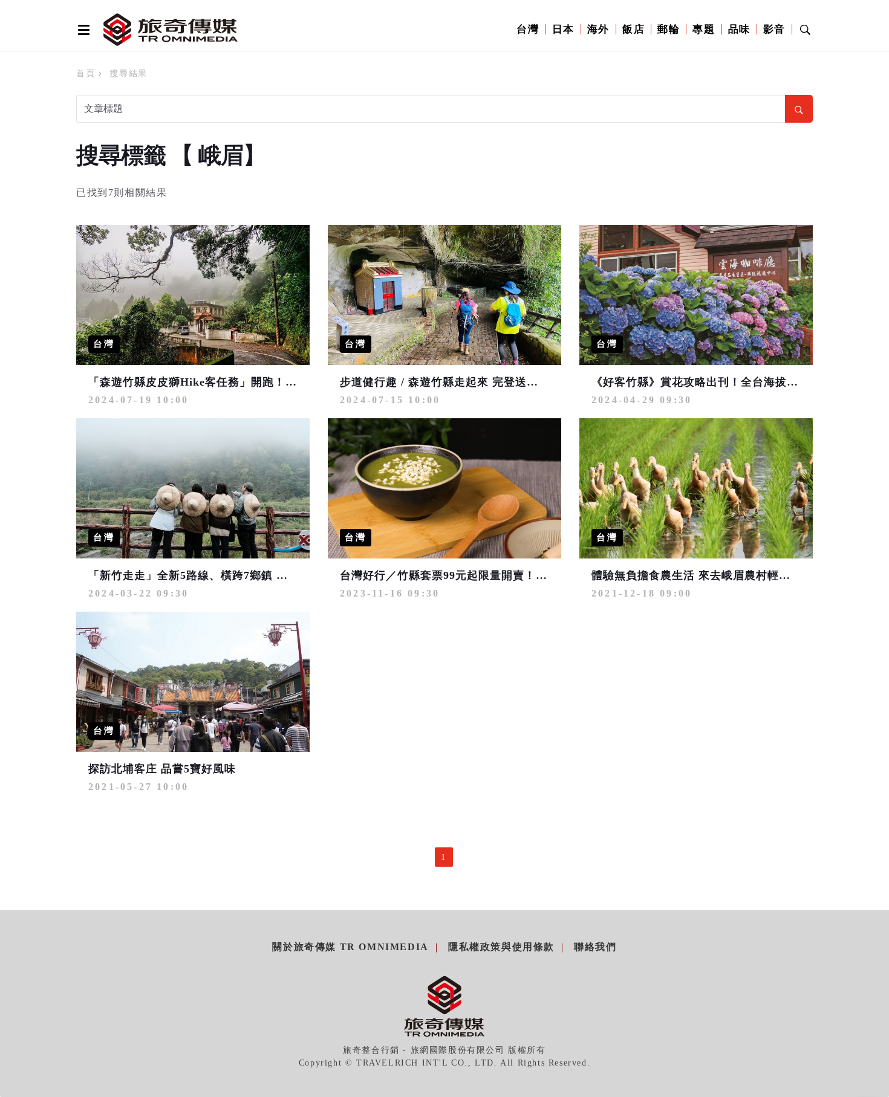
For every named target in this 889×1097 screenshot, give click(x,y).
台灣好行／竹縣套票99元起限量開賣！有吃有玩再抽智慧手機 (495, 575)
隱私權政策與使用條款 (501, 947)
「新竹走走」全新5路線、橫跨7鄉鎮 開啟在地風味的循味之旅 (245, 575)
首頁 (85, 73)
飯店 (633, 29)
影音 (774, 29)
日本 (563, 29)
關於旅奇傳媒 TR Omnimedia (350, 947)
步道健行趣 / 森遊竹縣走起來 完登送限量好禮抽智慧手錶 (485, 382)
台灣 (527, 29)
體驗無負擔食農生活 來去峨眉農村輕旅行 (696, 575)
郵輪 (668, 29)
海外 (598, 29)
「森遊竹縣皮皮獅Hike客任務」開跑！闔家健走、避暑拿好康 (244, 382)
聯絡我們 (595, 947)
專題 (703, 29)
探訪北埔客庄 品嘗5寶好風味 (162, 769)
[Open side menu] (81, 30)
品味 (739, 29)
